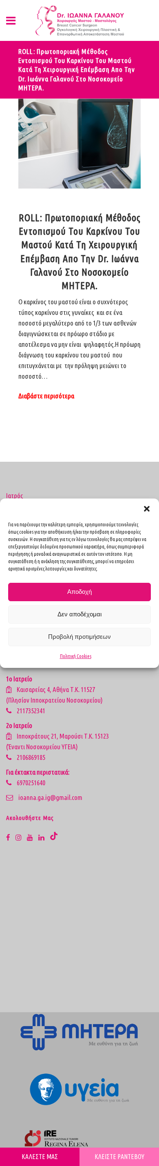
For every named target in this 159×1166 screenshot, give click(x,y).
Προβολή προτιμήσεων (79, 636)
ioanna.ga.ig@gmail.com (50, 797)
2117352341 (31, 710)
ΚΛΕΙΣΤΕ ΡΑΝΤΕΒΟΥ (119, 1156)
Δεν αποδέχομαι (79, 614)
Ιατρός (14, 495)
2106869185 (31, 757)
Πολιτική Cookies (75, 656)
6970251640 (31, 782)
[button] (147, 509)
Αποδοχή (79, 591)
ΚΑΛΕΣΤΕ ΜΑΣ (40, 1156)
